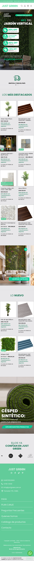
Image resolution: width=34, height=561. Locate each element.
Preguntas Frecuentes (12, 510)
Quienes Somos (9, 516)
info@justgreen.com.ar (12, 487)
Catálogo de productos (13, 522)
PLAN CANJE (7, 504)
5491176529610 (9, 480)
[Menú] (31, 6)
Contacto (6, 527)
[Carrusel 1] (17, 39)
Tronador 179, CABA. (11, 491)
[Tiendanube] (17, 553)
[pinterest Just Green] (22, 473)
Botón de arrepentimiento (17, 549)
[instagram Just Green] (12, 473)
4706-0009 (8, 484)
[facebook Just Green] (15, 473)
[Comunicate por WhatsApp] (30, 553)
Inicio (4, 499)
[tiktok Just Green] (19, 473)
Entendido (29, 558)
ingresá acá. (17, 547)
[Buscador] (22, 6)
